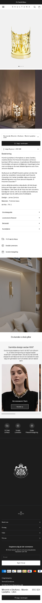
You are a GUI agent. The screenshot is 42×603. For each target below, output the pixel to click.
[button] (20, 66)
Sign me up (21, 563)
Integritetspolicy (7, 578)
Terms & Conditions (8, 582)
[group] (20, 387)
